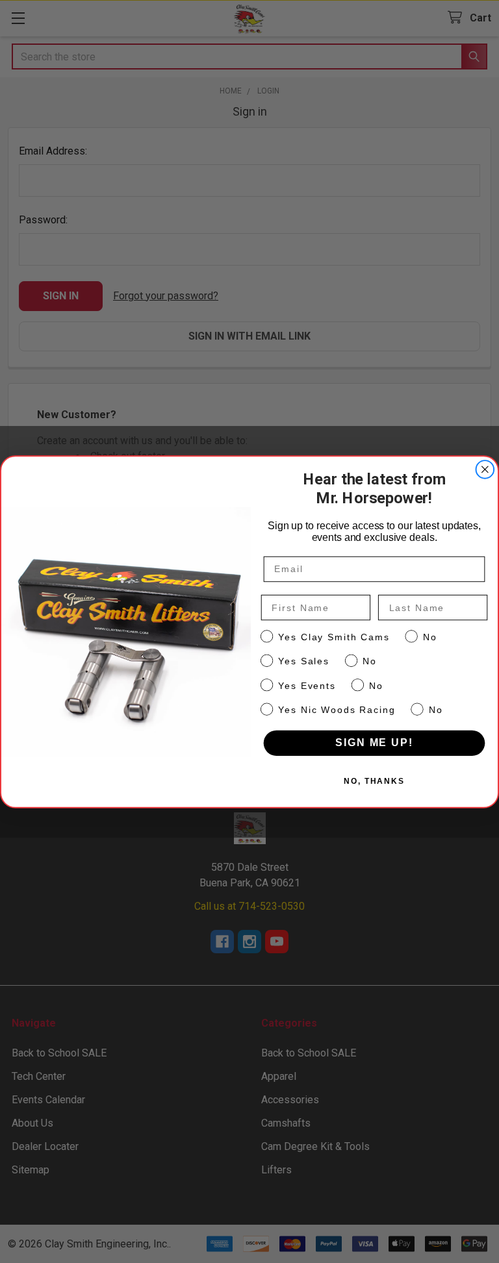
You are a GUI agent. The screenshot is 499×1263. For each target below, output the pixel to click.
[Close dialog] (485, 469)
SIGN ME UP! (374, 742)
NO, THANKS (374, 781)
